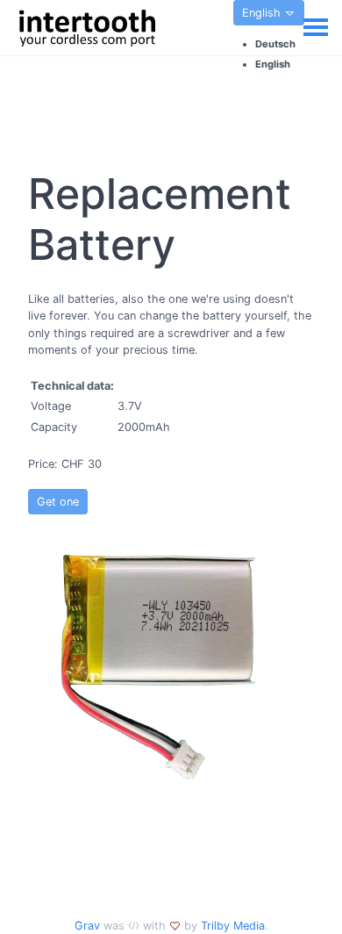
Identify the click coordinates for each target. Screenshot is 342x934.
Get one (58, 501)
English (263, 12)
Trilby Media (233, 925)
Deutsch (275, 44)
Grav (87, 925)
